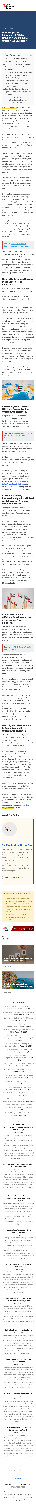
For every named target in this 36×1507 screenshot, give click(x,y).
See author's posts (12, 877)
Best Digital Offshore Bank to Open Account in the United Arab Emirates (18, 92)
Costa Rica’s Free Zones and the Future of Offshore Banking (18, 1165)
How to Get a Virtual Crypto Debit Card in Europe (18, 1395)
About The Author (16, 97)
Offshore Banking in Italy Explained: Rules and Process (18, 985)
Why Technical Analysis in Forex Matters (18, 1069)
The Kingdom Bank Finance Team (20, 101)
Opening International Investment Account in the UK (18, 1360)
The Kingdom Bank (18, 1124)
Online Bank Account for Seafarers (18, 1081)
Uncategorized (7, 29)
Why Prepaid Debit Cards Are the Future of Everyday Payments (18, 1300)
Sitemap (18, 1478)
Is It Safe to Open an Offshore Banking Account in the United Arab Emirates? (17, 83)
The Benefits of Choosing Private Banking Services (18, 1231)
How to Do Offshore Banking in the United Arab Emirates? (17, 59)
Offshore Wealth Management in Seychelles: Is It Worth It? (18, 1429)
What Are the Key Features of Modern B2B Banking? (18, 960)
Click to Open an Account (17, 1471)
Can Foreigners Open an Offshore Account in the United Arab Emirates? (18, 67)
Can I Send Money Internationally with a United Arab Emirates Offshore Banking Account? (18, 75)
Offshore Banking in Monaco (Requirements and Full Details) (18, 1197)
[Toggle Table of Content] (30, 55)
